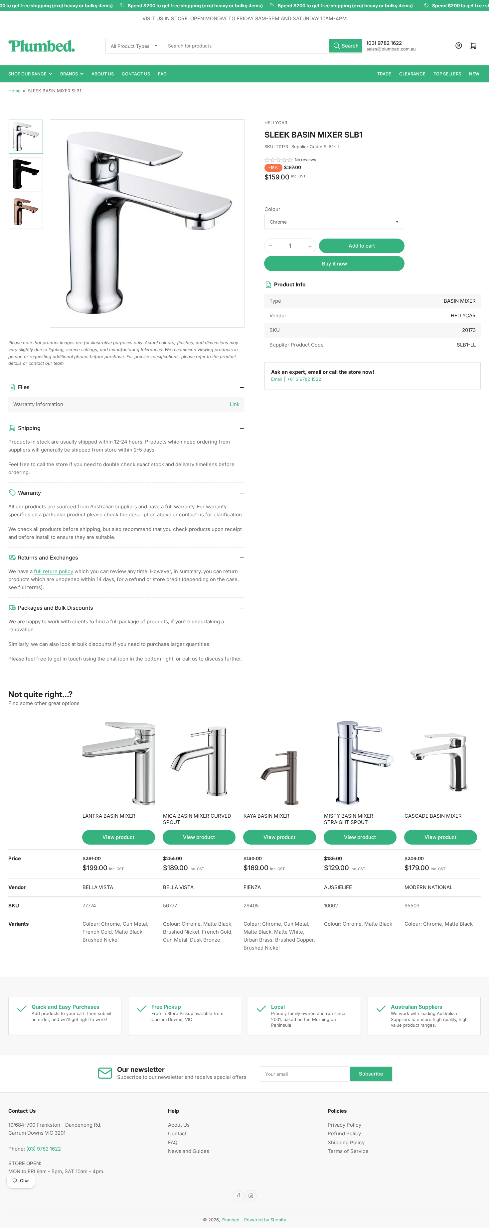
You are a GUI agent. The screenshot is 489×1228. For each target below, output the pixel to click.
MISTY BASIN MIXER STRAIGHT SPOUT (348, 819)
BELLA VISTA (97, 887)
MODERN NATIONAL (428, 887)
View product (118, 837)
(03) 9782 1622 (43, 1149)
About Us (102, 73)
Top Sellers (447, 73)
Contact (177, 1133)
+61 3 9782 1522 (304, 379)
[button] (278, 159)
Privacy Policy (344, 1125)
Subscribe (371, 1074)
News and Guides (188, 1151)
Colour (272, 209)
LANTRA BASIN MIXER (108, 816)
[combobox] (263, 45)
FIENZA (252, 887)
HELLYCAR (275, 122)
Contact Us (136, 73)
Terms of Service (348, 1151)
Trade (384, 73)
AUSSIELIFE (338, 887)
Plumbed (231, 1219)
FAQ (162, 73)
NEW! (475, 73)
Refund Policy (344, 1133)
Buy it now (334, 263)
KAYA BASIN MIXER (266, 816)
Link (235, 404)
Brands (69, 73)
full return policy (53, 571)
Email (277, 379)
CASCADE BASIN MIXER (433, 816)
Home (14, 90)
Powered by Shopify (265, 1219)
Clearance (412, 73)
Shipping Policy (346, 1142)
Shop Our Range (27, 73)
